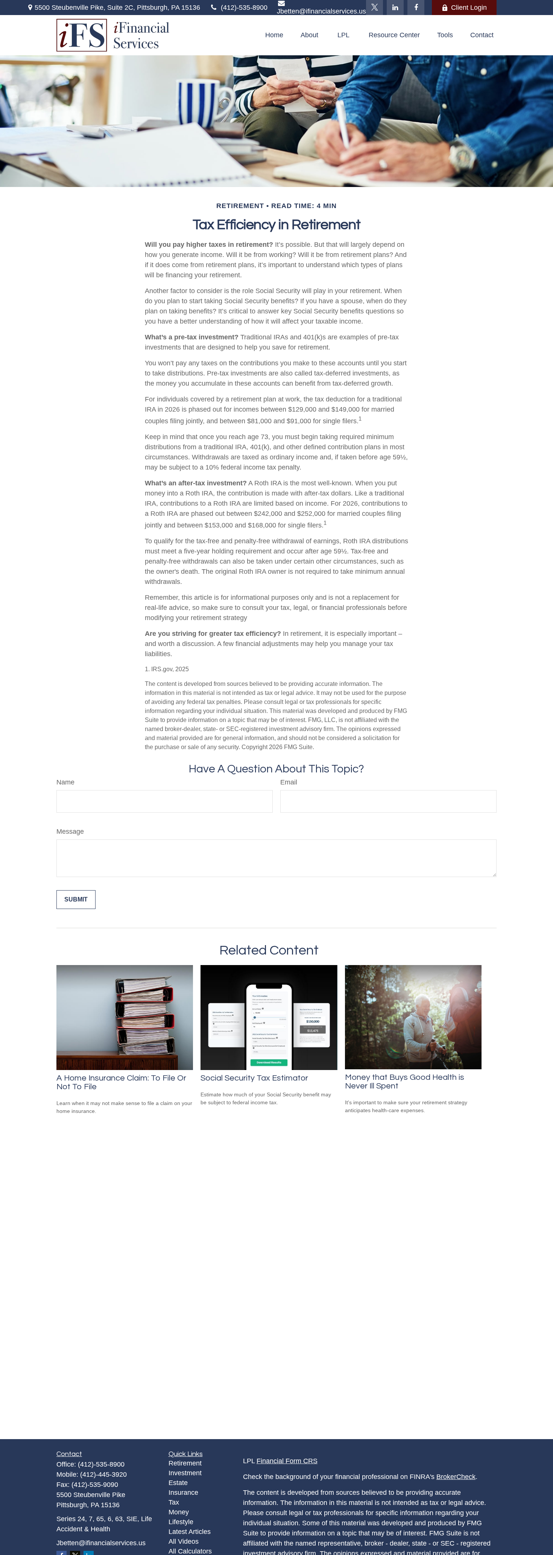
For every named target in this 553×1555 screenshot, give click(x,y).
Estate (178, 1483)
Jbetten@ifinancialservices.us (101, 1543)
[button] (274, 35)
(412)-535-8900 (244, 7)
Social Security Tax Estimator (254, 1078)
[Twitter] (374, 7)
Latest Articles (190, 1531)
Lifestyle (181, 1522)
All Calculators (190, 1551)
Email (288, 782)
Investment (185, 1473)
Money (179, 1512)
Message (70, 831)
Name (65, 782)
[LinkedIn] (395, 7)
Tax (174, 1502)
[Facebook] (415, 7)
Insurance (183, 1492)
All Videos (184, 1541)
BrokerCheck (456, 1477)
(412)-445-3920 (103, 1474)
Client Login (469, 7)
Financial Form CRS (287, 1461)
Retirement (185, 1463)
